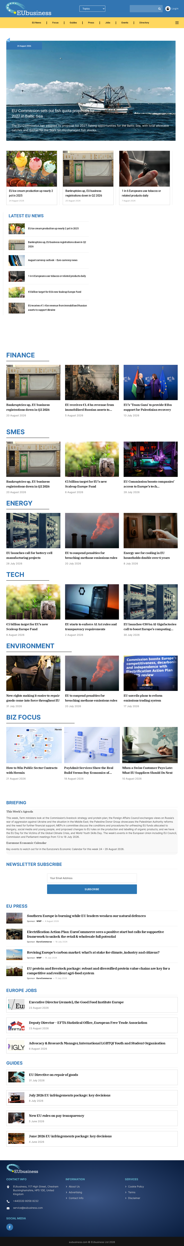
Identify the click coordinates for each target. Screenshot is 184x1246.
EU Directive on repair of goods (53, 1075)
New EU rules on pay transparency (56, 1115)
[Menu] (177, 23)
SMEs (15, 432)
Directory (144, 22)
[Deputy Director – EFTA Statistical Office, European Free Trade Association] (16, 1027)
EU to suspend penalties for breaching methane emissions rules (91, 555)
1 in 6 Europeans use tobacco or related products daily (141, 193)
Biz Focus (23, 717)
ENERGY (19, 503)
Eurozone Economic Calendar (26, 843)
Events (124, 22)
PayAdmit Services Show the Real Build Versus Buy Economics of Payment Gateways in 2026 (88, 770)
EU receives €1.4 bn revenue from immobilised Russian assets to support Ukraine (57, 307)
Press (91, 22)
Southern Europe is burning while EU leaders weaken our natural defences (86, 916)
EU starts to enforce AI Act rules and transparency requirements (91, 626)
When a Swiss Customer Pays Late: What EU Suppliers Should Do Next (147, 770)
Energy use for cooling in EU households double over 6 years (147, 555)
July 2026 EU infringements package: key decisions (70, 1095)
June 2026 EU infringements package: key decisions (70, 1136)
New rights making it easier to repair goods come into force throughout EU (33, 698)
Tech (15, 574)
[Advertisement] (92, 332)
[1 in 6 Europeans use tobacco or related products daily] (144, 169)
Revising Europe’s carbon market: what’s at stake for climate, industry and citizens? (93, 952)
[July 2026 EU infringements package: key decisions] (16, 1099)
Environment (30, 646)
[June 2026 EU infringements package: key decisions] (16, 1140)
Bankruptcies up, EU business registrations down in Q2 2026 (83, 193)
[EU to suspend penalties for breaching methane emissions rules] (92, 530)
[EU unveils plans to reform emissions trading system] (151, 673)
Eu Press (16, 906)
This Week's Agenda (19, 811)
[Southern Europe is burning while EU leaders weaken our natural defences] (14, 918)
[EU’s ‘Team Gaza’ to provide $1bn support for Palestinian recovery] (151, 382)
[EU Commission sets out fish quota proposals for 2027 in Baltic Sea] (91, 95)
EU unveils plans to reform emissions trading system (143, 698)
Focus (55, 22)
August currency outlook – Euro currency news (52, 260)
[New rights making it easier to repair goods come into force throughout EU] (33, 673)
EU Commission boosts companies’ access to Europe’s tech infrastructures (149, 484)
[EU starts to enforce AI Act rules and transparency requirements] (92, 601)
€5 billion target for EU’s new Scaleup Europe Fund (54, 291)
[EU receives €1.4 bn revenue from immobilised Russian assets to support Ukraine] (17, 310)
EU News (36, 22)
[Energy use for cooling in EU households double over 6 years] (151, 530)
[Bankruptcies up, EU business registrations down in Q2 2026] (88, 169)
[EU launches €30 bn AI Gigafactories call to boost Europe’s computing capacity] (151, 601)
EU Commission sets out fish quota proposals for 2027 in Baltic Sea (53, 113)
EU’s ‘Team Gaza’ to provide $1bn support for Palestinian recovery (148, 407)
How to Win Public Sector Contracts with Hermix (31, 770)
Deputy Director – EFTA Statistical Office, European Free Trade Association (88, 1022)
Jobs (107, 22)
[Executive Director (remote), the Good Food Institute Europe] (16, 1006)
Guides (73, 22)
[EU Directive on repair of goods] (16, 1079)
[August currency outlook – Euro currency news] (17, 262)
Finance (20, 355)
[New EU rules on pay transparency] (16, 1119)
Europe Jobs (21, 990)
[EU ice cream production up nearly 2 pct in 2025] (31, 169)
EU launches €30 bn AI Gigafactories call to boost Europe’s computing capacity (150, 627)
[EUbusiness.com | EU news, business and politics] (28, 8)
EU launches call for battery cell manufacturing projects (29, 555)
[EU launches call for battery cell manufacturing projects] (33, 530)
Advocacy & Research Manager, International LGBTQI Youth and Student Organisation (97, 1043)
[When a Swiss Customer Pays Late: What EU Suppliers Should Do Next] (150, 745)
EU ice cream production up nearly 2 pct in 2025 (31, 193)
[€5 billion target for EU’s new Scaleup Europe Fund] (17, 294)
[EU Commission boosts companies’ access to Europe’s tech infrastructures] (151, 459)
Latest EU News (26, 215)
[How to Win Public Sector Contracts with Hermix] (34, 745)
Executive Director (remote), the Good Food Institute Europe (76, 1002)
